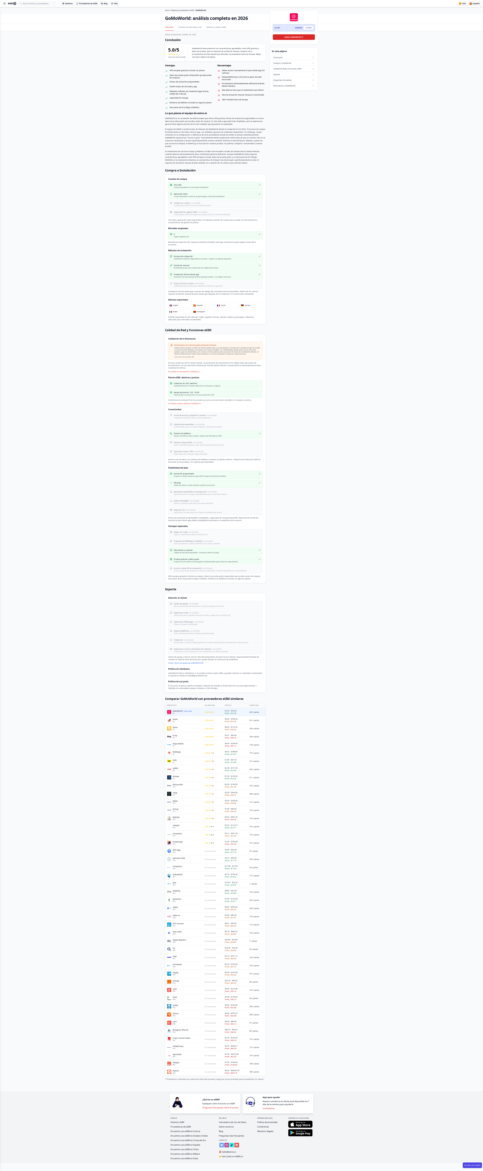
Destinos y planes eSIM (216, 27)
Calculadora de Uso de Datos (232, 1122)
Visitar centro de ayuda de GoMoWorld (184, 663)
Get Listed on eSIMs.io (231, 1156)
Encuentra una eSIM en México (185, 1154)
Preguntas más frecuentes (231, 1135)
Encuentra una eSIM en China (185, 1149)
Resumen (169, 27)
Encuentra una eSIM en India (184, 1158)
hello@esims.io (227, 1151)
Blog (221, 1131)
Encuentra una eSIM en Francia (185, 1131)
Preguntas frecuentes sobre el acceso (220, 1107)
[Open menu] (4, 3)
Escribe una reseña (472, 1165)
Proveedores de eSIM (181, 1126)
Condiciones (263, 1126)
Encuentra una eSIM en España (185, 1144)
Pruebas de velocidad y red (189, 27)
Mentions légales (265, 1131)
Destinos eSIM (177, 1122)
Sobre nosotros (226, 1126)
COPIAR (308, 28)
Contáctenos (269, 1108)
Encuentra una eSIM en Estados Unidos (189, 1135)
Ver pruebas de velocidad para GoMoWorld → (184, 372)
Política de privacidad (267, 1122)
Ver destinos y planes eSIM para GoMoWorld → (184, 404)
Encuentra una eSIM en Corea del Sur (188, 1140)
